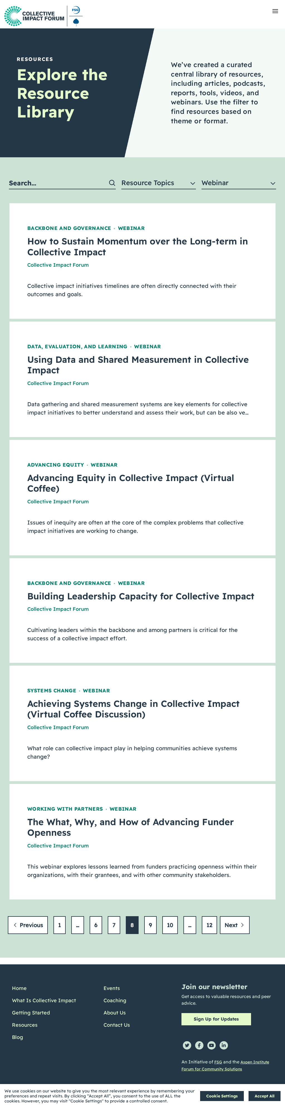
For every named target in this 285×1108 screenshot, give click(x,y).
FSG (218, 1062)
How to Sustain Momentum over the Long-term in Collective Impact (137, 246)
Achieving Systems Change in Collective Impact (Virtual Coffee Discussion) (133, 709)
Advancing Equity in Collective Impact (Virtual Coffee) (130, 483)
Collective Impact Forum (58, 265)
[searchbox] (62, 183)
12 (209, 924)
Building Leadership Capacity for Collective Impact (140, 596)
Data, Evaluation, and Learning (77, 346)
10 (170, 924)
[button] (275, 11)
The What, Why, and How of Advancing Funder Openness (130, 827)
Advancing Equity (55, 465)
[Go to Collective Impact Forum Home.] (43, 16)
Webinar (131, 228)
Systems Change (51, 690)
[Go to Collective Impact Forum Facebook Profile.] (199, 1045)
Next (232, 924)
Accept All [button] (264, 1096)
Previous (30, 924)
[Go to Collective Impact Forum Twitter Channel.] (187, 1045)
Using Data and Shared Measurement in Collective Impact (138, 365)
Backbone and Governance (69, 228)
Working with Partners (65, 809)
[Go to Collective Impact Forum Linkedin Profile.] (223, 1045)
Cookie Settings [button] (222, 1096)
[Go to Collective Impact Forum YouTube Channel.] (211, 1045)
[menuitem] (44, 988)
